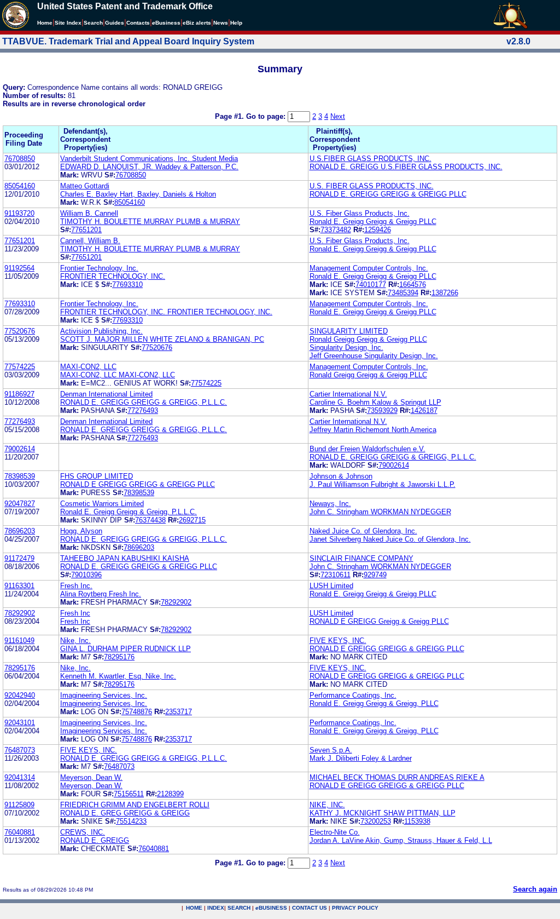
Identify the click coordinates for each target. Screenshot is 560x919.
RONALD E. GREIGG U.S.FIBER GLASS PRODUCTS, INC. (406, 167)
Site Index (68, 23)
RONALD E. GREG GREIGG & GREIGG (125, 813)
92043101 (19, 723)
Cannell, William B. (90, 241)
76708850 (19, 158)
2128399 (170, 794)
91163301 (19, 586)
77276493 (142, 410)
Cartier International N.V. (348, 394)
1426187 (424, 410)
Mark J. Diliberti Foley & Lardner (361, 758)
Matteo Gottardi (84, 186)
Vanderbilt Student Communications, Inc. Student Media (149, 158)
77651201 (86, 230)
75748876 (136, 712)
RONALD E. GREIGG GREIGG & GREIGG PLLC (388, 194)
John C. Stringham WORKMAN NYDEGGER (380, 512)
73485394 (403, 293)
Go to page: (267, 116)
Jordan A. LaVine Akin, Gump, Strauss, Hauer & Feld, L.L (401, 840)
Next (337, 116)
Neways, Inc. (330, 503)
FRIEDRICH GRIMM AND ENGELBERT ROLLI (134, 805)
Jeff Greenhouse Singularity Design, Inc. (374, 356)
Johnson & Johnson (341, 476)
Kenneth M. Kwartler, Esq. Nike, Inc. (118, 676)
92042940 (19, 695)
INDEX (215, 908)
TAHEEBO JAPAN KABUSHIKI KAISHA (124, 558)
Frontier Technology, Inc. (99, 268)
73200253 (375, 821)
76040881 (19, 832)
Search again (535, 889)
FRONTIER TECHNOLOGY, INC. (112, 276)
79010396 (86, 575)
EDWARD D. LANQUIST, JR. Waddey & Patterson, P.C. (149, 167)
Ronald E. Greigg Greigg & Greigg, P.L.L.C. (128, 512)
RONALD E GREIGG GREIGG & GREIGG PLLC (137, 484)
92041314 (19, 777)
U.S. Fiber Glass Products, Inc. (360, 213)
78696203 (19, 531)
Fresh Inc (75, 613)
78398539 (19, 476)
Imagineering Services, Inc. (103, 695)
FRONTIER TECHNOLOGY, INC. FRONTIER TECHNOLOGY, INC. (166, 312)
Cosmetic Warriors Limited (102, 503)
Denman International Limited (106, 394)
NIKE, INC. (327, 805)
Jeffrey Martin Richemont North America (373, 430)
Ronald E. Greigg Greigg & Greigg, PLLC (374, 703)
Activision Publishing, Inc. (101, 331)
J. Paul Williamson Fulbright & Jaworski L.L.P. (383, 484)
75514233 (131, 821)
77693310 (127, 284)
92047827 (19, 503)
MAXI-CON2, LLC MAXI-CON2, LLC (117, 375)
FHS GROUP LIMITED (96, 476)
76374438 (150, 520)
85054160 (19, 186)
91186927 (19, 394)
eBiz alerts (197, 23)
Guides (114, 23)
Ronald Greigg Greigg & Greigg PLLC (368, 339)
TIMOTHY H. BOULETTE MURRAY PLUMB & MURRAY (150, 221)
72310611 (335, 575)
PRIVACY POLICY (355, 908)
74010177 (370, 284)
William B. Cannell (89, 213)
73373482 (335, 230)
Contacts (138, 23)
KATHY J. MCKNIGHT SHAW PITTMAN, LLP (383, 813)
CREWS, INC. (82, 832)
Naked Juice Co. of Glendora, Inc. (363, 531)
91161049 (19, 640)
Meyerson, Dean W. (91, 777)
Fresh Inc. (76, 586)
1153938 (417, 821)
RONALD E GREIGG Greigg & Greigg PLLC (379, 621)
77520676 (19, 331)
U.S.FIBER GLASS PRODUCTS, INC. (370, 158)
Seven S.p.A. (331, 750)
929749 (375, 575)
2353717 (178, 712)
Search (93, 23)
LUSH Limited (331, 586)
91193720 (19, 213)
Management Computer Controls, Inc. (369, 268)
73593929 (382, 410)
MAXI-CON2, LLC (88, 367)
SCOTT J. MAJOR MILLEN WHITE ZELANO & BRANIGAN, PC (162, 339)
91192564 (19, 268)
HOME (194, 908)
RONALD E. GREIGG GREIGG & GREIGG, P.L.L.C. (143, 402)
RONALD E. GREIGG (94, 840)
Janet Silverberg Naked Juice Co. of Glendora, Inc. (390, 539)
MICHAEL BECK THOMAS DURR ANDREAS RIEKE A (397, 777)
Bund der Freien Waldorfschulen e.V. (367, 449)
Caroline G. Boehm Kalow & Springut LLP (375, 402)
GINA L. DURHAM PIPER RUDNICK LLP (125, 649)
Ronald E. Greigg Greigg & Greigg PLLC (373, 221)
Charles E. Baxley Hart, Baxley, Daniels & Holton (138, 194)
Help (236, 23)
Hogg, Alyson (81, 531)
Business (166, 23)
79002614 (19, 449)
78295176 (119, 657)
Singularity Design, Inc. (346, 347)
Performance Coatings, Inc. (353, 695)
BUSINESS (271, 908)
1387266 (444, 293)
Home (44, 23)
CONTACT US (309, 908)
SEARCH (239, 908)
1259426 (377, 230)
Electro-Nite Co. (335, 832)
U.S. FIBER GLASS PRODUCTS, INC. (372, 186)
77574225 (19, 367)
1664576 (412, 284)
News (220, 23)
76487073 (19, 750)
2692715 (192, 520)
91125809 (19, 805)
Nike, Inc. (75, 640)
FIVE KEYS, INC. (338, 640)
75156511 (129, 794)
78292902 (176, 602)
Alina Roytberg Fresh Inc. (100, 594)
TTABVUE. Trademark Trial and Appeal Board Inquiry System (128, 41)
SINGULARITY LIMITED (349, 331)
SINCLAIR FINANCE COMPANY (361, 558)
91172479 (19, 558)
